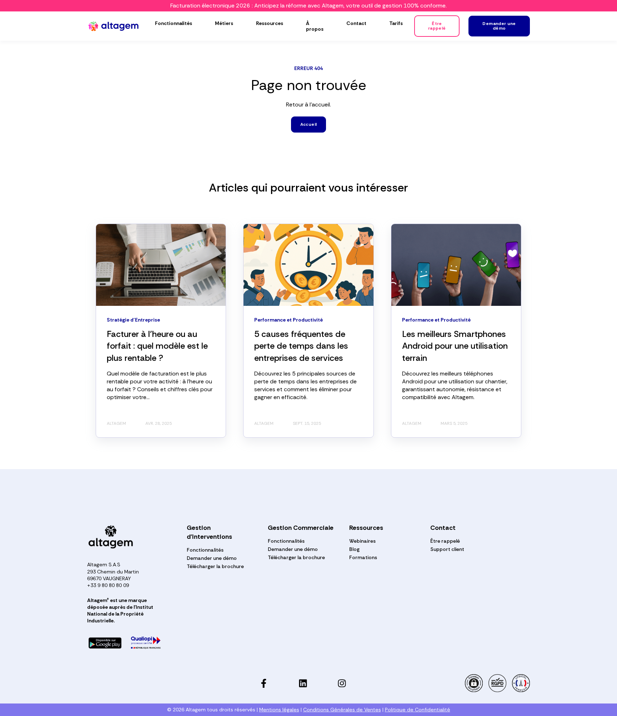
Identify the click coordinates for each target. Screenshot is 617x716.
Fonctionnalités (205, 550)
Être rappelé (445, 541)
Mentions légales (279, 709)
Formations (363, 558)
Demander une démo (212, 558)
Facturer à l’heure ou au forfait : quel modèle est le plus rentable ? (157, 345)
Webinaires (362, 541)
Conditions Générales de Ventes (342, 709)
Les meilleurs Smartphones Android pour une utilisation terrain (455, 345)
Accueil (308, 124)
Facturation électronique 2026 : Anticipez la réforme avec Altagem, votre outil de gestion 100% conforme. (308, 5)
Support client (447, 549)
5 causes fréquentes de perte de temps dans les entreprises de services (301, 345)
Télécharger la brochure (215, 566)
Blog (354, 549)
